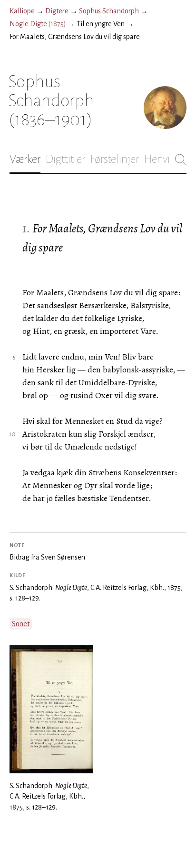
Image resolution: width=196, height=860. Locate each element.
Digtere (57, 11)
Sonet (20, 624)
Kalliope (22, 11)
